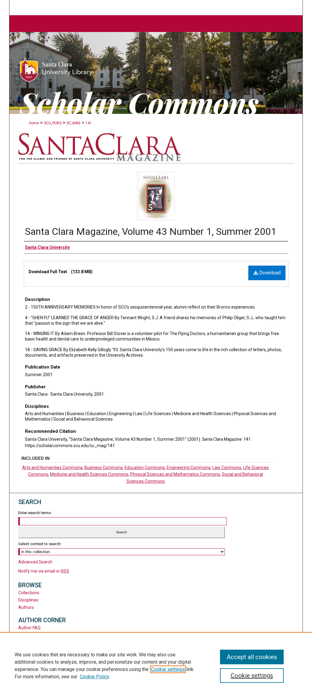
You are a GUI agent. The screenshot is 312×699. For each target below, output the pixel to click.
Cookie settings (168, 669)
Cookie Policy (94, 677)
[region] (156, 665)
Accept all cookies (252, 657)
